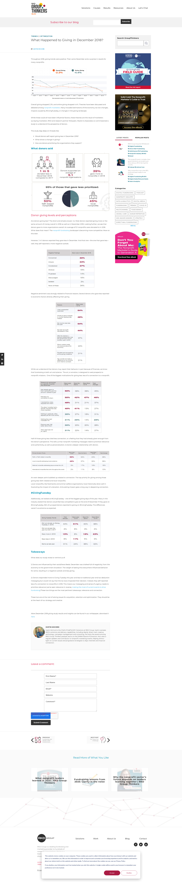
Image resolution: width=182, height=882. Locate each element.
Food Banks (136, 209)
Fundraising (143, 151)
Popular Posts (142, 138)
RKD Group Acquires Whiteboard (138, 144)
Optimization (46, 36)
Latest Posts (122, 138)
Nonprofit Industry (135, 153)
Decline (129, 873)
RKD (144, 153)
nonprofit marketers (52, 108)
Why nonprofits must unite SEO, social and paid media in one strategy (138, 172)
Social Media (144, 179)
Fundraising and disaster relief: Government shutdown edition (48, 741)
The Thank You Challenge (94, 740)
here (33, 617)
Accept (112, 873)
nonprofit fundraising (61, 230)
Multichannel (133, 151)
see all (133, 225)
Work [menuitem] (95, 838)
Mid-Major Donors (124, 218)
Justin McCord (38, 49)
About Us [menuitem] (130, 8)
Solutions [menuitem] (86, 8)
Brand (131, 156)
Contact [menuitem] (143, 838)
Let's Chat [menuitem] (143, 8)
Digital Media (133, 179)
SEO (144, 176)
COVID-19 (142, 205)
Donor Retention (137, 214)
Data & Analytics (134, 181)
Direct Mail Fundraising (137, 148)
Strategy (139, 218)
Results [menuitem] (106, 8)
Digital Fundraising (135, 146)
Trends (34, 36)
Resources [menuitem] (118, 8)
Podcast (132, 167)
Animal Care (140, 167)
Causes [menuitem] (96, 8)
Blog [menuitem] (127, 838)
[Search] (146, 43)
